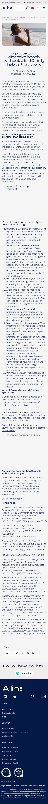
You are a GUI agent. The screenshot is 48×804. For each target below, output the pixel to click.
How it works (8, 729)
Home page (6, 17)
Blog (4, 717)
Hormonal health (10, 752)
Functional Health (10, 763)
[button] (6, 653)
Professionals (8, 713)
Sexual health (8, 755)
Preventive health (10, 748)
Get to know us (9, 709)
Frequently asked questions (15, 732)
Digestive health (9, 759)
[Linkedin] (5, 697)
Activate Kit (7, 736)
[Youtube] (15, 697)
